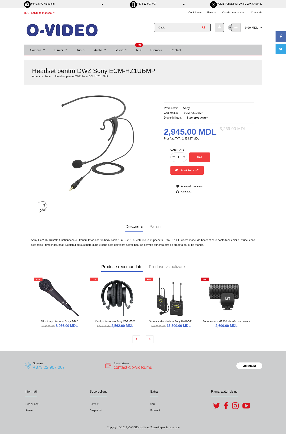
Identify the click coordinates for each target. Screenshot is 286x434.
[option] (96, 143)
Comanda (256, 12)
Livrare (29, 410)
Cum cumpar (32, 404)
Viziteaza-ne (249, 366)
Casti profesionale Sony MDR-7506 (115, 321)
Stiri (152, 404)
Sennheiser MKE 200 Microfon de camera (226, 321)
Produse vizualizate (167, 266)
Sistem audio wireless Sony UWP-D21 (171, 321)
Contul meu (195, 12)
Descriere (134, 226)
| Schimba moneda (38, 13)
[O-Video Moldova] (62, 36)
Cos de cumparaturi (233, 12)
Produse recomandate (122, 266)
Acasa (36, 76)
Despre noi (96, 410)
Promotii (155, 410)
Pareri (155, 226)
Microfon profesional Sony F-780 (59, 321)
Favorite (211, 12)
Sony (47, 76)
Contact (94, 404)
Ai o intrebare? (189, 170)
